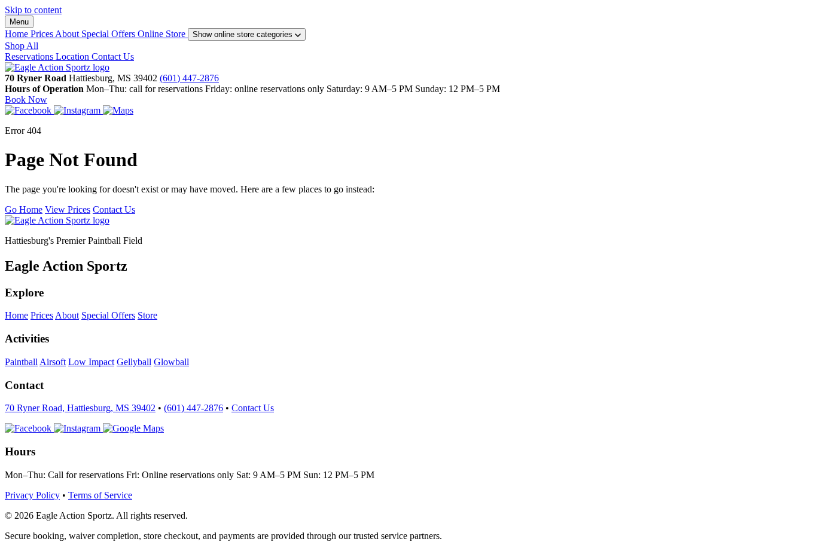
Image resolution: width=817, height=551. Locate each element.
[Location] (118, 110)
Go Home (23, 209)
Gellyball (134, 362)
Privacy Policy (32, 495)
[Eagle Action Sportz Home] (57, 67)
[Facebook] (29, 110)
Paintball (21, 362)
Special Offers (109, 34)
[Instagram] (78, 110)
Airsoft (52, 362)
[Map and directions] (133, 428)
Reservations (30, 56)
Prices (43, 34)
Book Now (26, 99)
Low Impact (91, 362)
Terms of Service (100, 495)
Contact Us (113, 56)
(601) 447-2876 (189, 78)
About (68, 34)
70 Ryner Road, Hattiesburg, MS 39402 (80, 408)
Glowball (171, 362)
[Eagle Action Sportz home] (57, 220)
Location (74, 56)
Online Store (163, 34)
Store (147, 315)
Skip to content (33, 10)
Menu (19, 21)
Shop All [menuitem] (21, 46)
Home (18, 34)
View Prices (67, 209)
